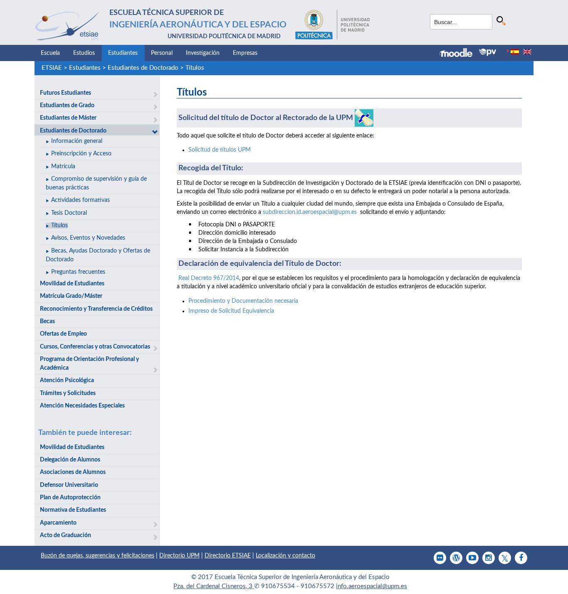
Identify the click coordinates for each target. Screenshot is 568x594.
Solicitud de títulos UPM (219, 150)
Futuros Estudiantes (65, 93)
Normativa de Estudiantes (73, 510)
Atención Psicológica (67, 380)
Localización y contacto (285, 556)
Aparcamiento (58, 523)
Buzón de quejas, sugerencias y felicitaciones (97, 556)
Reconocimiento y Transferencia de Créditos (96, 309)
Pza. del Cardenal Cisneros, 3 (213, 586)
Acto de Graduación (65, 535)
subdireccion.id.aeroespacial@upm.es (310, 212)
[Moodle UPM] (459, 53)
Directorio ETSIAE (228, 556)
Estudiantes (123, 53)
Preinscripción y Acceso (81, 154)
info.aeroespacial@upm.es (371, 586)
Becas (47, 321)
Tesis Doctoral (69, 213)
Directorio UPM (179, 556)
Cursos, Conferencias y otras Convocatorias (95, 347)
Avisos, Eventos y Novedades (88, 238)
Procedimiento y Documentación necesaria (243, 301)
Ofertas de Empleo (63, 334)
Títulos (194, 68)
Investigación (203, 53)
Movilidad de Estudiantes (72, 284)
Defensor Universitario (69, 485)
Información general (76, 141)
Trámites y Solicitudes (68, 393)
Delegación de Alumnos (70, 460)
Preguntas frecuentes (78, 272)
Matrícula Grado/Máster (71, 296)
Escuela (50, 53)
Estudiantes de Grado (67, 105)
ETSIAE (52, 68)
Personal (162, 53)
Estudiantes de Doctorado (143, 68)
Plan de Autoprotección (70, 498)
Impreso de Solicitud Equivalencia (231, 311)
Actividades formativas (80, 200)
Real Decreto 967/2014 (208, 278)
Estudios (84, 53)
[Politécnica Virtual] (487, 52)
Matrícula (63, 166)
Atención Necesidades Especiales (82, 406)
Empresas (245, 53)
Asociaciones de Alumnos (73, 472)
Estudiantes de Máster (68, 118)
